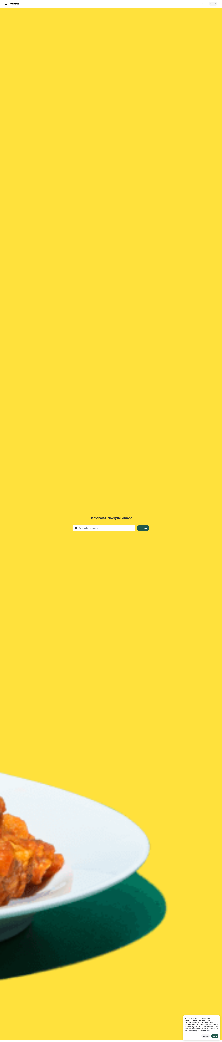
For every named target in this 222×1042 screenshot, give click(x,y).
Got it (215, 1036)
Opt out (205, 1036)
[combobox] (105, 528)
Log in (203, 4)
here (208, 1031)
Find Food (143, 528)
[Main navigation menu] (6, 3)
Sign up (213, 4)
